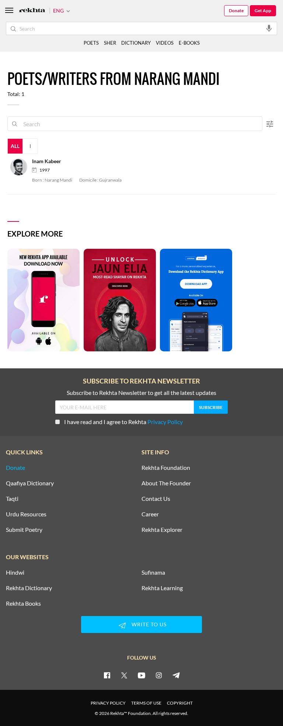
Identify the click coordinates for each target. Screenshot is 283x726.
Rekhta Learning (162, 588)
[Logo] (32, 11)
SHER (110, 43)
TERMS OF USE (146, 703)
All (15, 146)
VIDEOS (165, 43)
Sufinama (153, 572)
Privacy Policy (165, 421)
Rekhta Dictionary (29, 588)
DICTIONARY (136, 43)
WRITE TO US (149, 624)
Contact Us (156, 499)
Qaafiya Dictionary (30, 483)
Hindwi (15, 572)
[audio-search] (269, 28)
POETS (91, 43)
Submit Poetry (24, 530)
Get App (263, 10)
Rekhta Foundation (166, 468)
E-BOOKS (189, 43)
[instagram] (159, 675)
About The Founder (166, 483)
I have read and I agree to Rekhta (123, 421)
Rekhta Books (23, 603)
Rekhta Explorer (162, 530)
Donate (236, 10)
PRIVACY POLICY (108, 703)
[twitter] (124, 675)
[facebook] (107, 675)
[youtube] (141, 675)
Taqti (12, 499)
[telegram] (176, 675)
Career (150, 514)
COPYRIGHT (180, 703)
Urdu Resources (26, 514)
